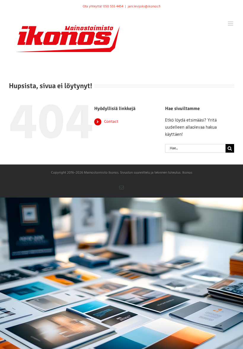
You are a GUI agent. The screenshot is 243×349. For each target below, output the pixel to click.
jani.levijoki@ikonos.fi (144, 6)
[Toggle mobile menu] (231, 23)
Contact (111, 121)
